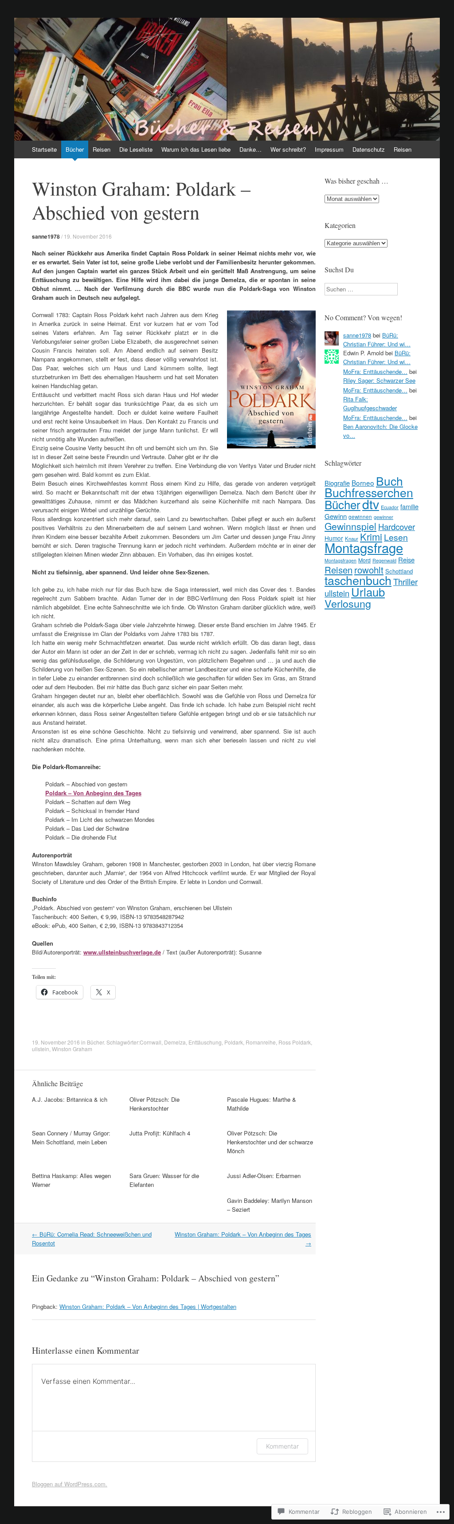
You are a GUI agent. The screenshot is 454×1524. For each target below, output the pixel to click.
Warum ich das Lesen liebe (196, 149)
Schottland (399, 571)
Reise (406, 559)
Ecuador (390, 507)
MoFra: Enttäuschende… (375, 371)
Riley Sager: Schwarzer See (379, 380)
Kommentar (282, 1446)
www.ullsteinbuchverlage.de (122, 952)
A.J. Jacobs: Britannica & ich (69, 1099)
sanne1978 (46, 236)
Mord (364, 560)
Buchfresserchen (369, 492)
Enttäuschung (205, 1042)
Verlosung (348, 603)
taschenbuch (358, 580)
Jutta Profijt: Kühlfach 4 (159, 1133)
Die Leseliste (136, 149)
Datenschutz (368, 149)
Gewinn (336, 516)
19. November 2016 (88, 236)
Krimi (371, 536)
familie (409, 506)
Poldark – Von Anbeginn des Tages (93, 793)
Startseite (44, 149)
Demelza (175, 1042)
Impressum (329, 149)
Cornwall (150, 1042)
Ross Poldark (294, 1042)
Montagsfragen (340, 560)
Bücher (75, 149)
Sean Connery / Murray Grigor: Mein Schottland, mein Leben (71, 1137)
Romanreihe (261, 1042)
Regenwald (384, 560)
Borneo (363, 482)
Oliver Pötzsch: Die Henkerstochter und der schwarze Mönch (270, 1142)
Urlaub (368, 592)
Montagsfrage (364, 547)
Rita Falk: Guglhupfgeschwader (370, 403)
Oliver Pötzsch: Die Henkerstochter (154, 1103)
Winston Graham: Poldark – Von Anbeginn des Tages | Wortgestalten (147, 1306)
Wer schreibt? (288, 149)
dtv (370, 504)
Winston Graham (72, 1049)
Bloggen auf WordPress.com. (69, 1484)
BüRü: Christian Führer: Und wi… (377, 339)
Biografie (337, 482)
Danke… (250, 149)
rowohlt (369, 569)
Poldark (233, 1042)
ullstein (40, 1049)
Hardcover (396, 526)
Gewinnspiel (350, 526)
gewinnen (360, 516)
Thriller (405, 581)
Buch (389, 480)
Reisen (101, 149)
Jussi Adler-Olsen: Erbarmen (264, 1175)
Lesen (396, 537)
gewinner (383, 517)
